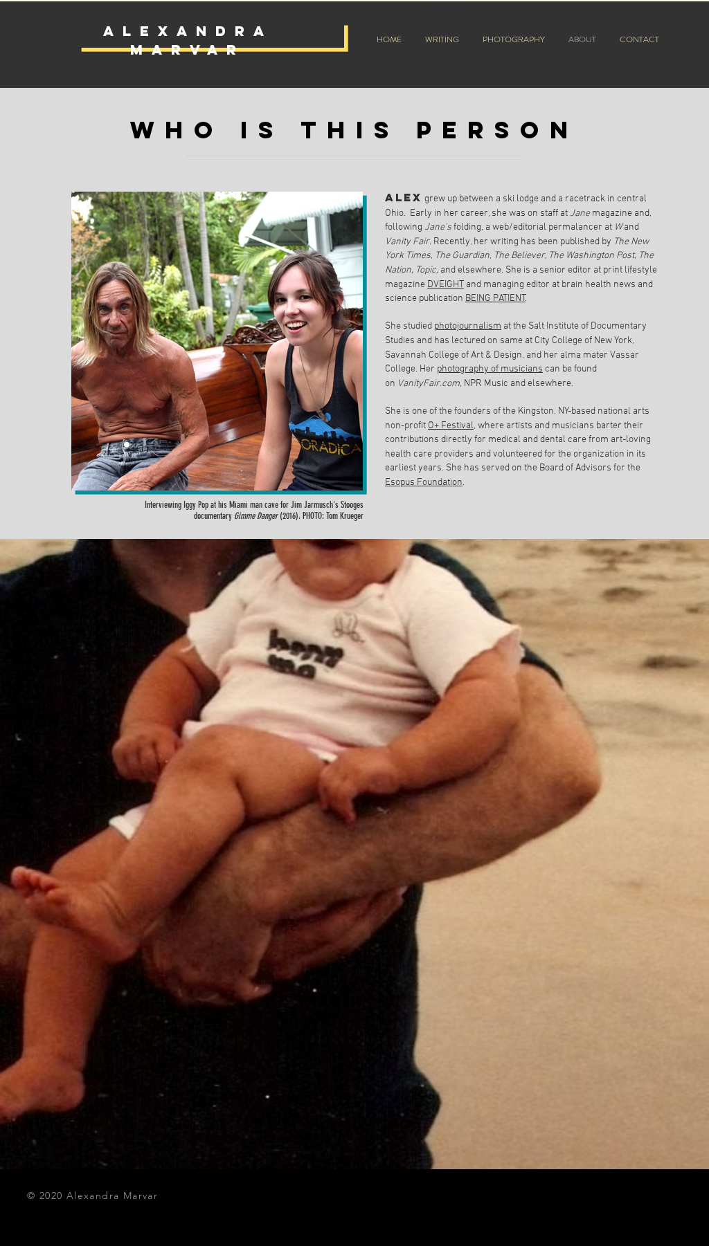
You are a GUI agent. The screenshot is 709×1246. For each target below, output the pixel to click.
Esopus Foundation (424, 482)
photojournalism (467, 326)
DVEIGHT (445, 285)
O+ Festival (451, 426)
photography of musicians (490, 369)
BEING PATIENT (495, 298)
